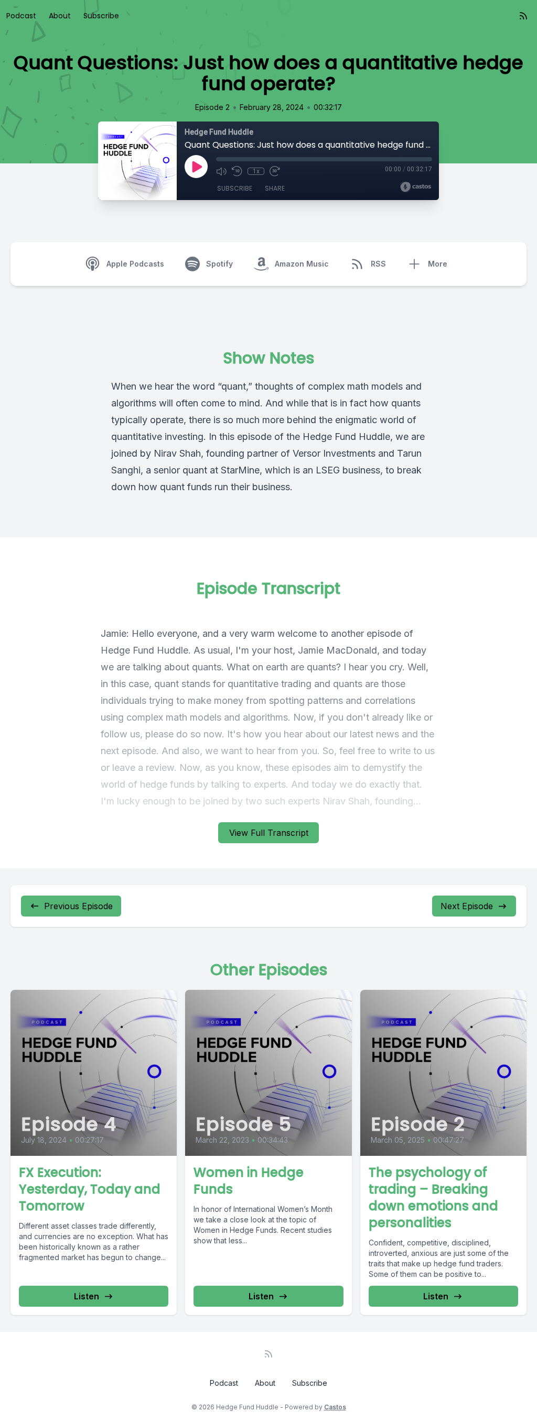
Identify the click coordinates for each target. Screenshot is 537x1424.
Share (275, 188)
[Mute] (221, 171)
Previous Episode (78, 906)
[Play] (196, 166)
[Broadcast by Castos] (415, 187)
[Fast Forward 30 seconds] (275, 171)
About (60, 15)
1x (256, 171)
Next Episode (467, 906)
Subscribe (101, 15)
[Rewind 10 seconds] (237, 171)
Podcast (21, 15)
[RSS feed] (523, 15)
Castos (335, 1407)
